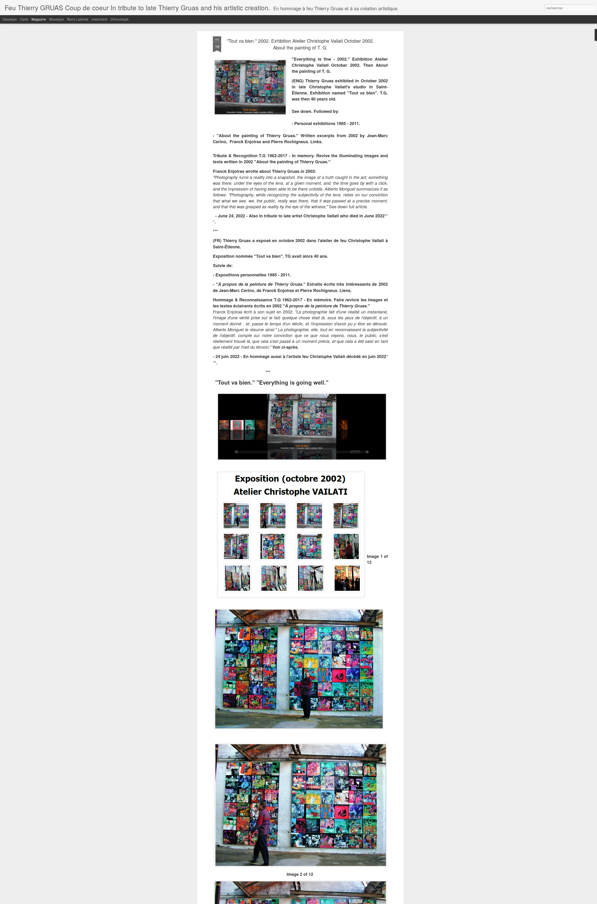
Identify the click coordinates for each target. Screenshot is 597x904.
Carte (24, 19)
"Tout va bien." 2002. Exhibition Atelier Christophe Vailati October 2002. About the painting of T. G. (300, 44)
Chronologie (119, 19)
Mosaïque (56, 19)
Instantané (99, 19)
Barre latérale (77, 19)
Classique (9, 19)
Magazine (38, 19)
